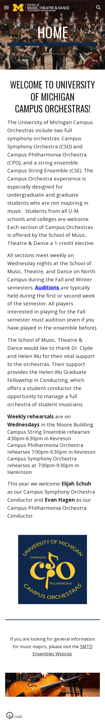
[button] (6, 7)
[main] (52, 35)
